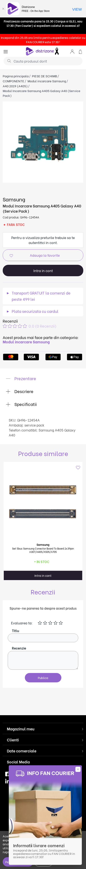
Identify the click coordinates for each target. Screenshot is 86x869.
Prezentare (24, 378)
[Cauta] (7, 61)
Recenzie (19, 648)
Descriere (23, 391)
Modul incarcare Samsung (47, 81)
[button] (72, 51)
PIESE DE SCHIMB (44, 76)
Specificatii (25, 404)
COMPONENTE (13, 81)
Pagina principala (16, 76)
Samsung (14, 199)
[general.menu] (6, 51)
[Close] (3, 8)
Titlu (15, 630)
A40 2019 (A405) (15, 86)
